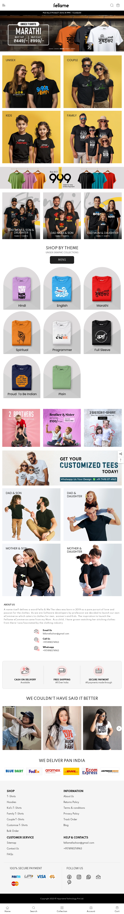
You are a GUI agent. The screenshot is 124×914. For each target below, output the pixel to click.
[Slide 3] (62, 49)
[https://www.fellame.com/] (61, 5)
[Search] (112, 5)
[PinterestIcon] (69, 882)
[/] (22, 728)
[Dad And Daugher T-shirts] (93, 514)
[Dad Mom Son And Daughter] (21, 215)
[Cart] (118, 5)
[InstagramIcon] (79, 877)
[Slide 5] (73, 49)
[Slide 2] (56, 49)
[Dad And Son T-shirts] (31, 514)
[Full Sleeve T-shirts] (102, 332)
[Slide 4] (67, 49)
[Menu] (3, 5)
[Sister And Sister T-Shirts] (103, 428)
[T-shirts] (31, 81)
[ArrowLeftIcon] (5, 728)
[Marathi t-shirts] (62, 33)
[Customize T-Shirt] (62, 468)
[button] (121, 454)
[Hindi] (21, 288)
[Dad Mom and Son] (62, 215)
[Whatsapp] (88, 877)
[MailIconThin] (98, 877)
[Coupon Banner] (62, 178)
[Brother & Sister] (62, 428)
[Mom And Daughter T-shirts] (93, 570)
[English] (61, 288)
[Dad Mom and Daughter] (103, 215)
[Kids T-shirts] (31, 137)
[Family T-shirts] (93, 137)
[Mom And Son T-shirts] (31, 570)
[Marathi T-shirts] (102, 288)
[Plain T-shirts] (61, 377)
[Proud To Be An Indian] (21, 377)
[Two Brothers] (21, 428)
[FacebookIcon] (69, 877)
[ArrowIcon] (119, 728)
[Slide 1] (51, 49)
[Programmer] (61, 332)
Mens (62, 260)
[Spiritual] (21, 332)
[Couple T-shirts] (93, 81)
